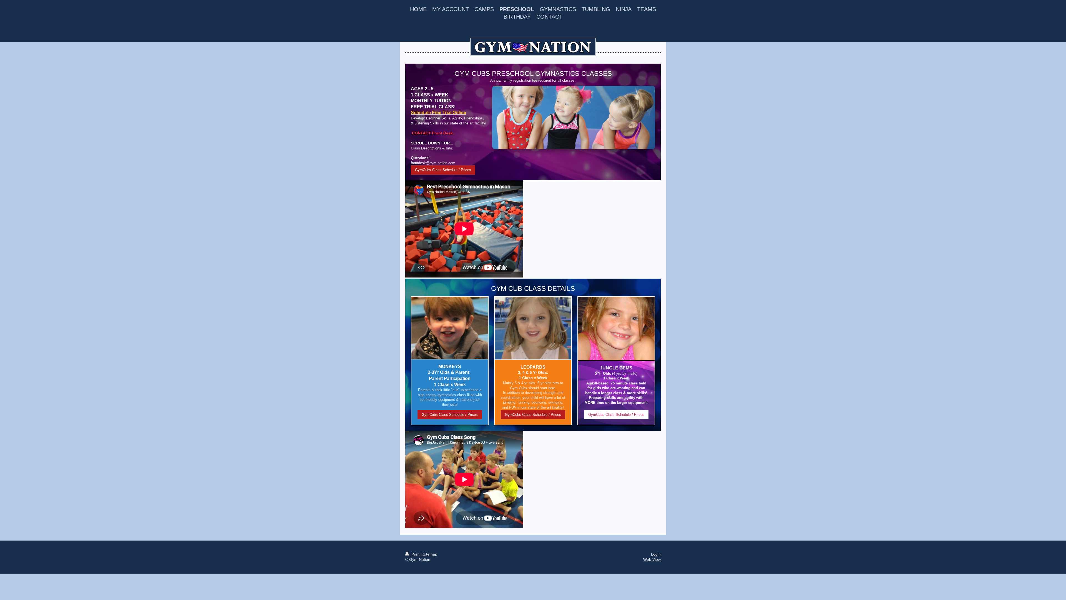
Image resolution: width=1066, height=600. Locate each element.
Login (656, 554)
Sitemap (430, 554)
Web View (652, 559)
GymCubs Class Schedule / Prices (443, 170)
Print (415, 554)
